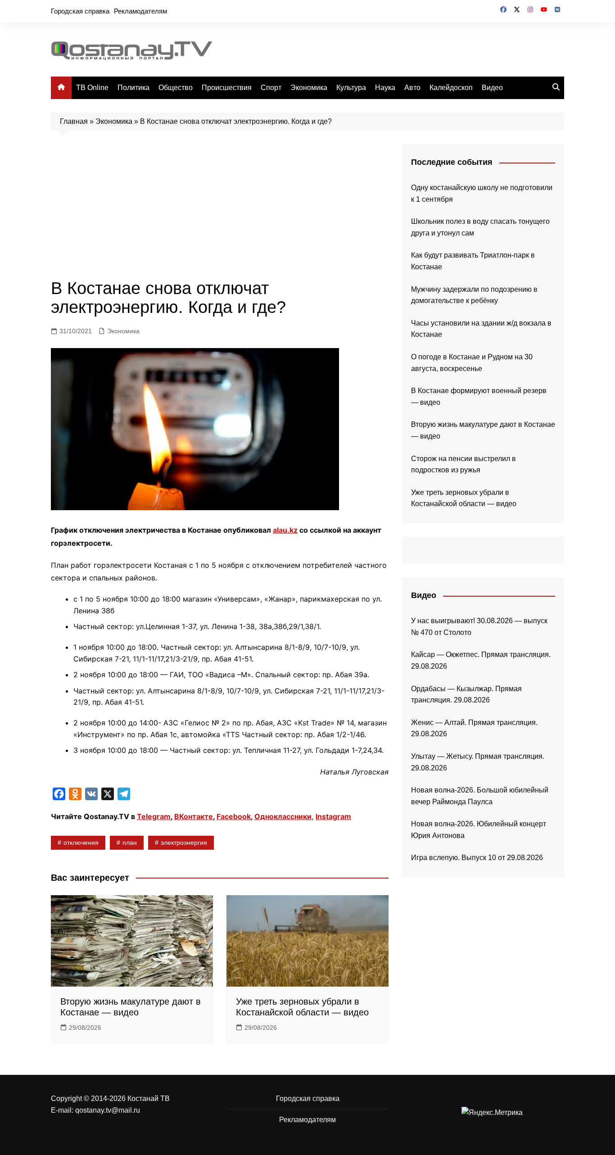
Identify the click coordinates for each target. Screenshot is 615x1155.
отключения (81, 842)
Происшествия (227, 87)
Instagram (333, 816)
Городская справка (80, 11)
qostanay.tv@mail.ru (107, 1110)
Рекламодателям (140, 11)
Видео (492, 87)
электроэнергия (184, 842)
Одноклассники (283, 816)
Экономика (308, 87)
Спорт (271, 87)
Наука (385, 87)
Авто (412, 87)
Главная (74, 121)
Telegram (154, 816)
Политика (133, 87)
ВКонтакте (193, 816)
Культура (351, 87)
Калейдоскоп (451, 87)
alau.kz (285, 529)
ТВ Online (92, 87)
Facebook (234, 816)
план (129, 842)
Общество (175, 87)
